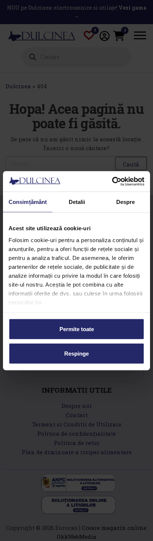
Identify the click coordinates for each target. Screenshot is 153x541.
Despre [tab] (125, 202)
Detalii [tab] (77, 202)
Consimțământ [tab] (28, 202)
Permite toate (76, 329)
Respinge (76, 353)
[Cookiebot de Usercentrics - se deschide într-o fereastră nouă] (111, 181)
